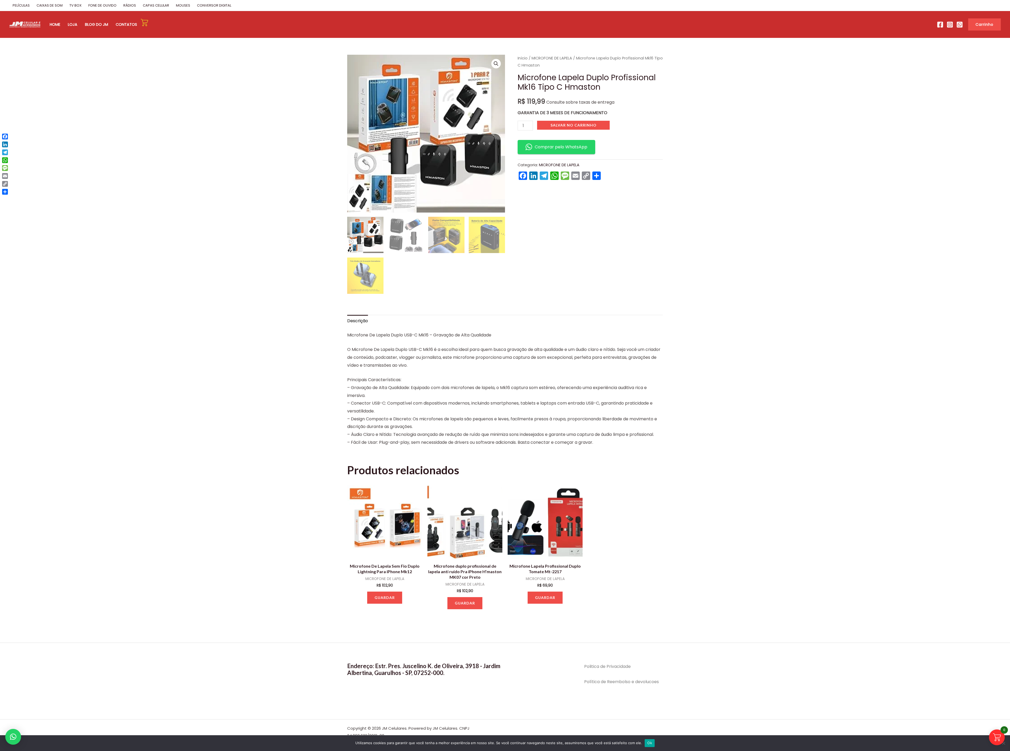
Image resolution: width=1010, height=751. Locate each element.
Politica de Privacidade (607, 666)
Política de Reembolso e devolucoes (621, 682)
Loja (72, 24)
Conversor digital (214, 5)
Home (55, 24)
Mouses (183, 5)
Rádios (129, 5)
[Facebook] (940, 24)
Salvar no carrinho (574, 125)
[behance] (950, 24)
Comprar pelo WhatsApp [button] (561, 147)
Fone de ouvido (102, 5)
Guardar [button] (385, 597)
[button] (984, 24)
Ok (649, 743)
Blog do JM (96, 24)
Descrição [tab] (357, 321)
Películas (21, 5)
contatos (126, 24)
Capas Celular (156, 5)
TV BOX (75, 5)
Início (523, 58)
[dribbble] (959, 24)
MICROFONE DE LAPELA (552, 58)
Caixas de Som (50, 5)
